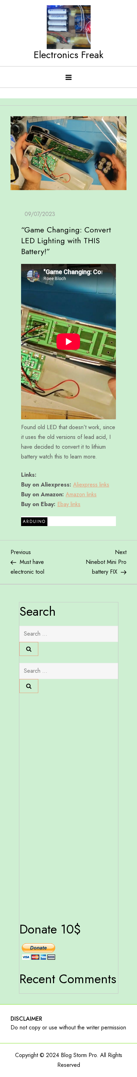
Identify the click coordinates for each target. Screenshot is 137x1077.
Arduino (34, 521)
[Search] (28, 649)
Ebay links (68, 504)
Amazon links (81, 494)
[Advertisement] (47, 805)
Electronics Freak (68, 55)
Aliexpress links (91, 485)
